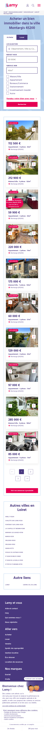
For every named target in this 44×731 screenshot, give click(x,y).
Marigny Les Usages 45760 (14, 532)
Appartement (16, 80)
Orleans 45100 (10, 544)
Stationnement (17, 87)
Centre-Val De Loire (30, 585)
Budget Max (11, 55)
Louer (22, 37)
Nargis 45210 (9, 536)
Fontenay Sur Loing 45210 (14, 524)
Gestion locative (11, 653)
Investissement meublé (20, 90)
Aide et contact (11, 609)
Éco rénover (10, 657)
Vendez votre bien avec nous (20, 99)
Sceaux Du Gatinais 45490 (14, 552)
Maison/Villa (15, 77)
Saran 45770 (9, 548)
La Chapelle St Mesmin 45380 (15, 528)
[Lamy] (12, 5)
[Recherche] (33, 5)
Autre (12, 93)
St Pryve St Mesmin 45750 (13, 564)
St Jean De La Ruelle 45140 (14, 560)
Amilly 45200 (9, 517)
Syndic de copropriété (14, 648)
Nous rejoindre (11, 622)
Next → (28, 478)
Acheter (10, 37)
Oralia (7, 679)
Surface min (11, 66)
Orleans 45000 (10, 540)
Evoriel (8, 675)
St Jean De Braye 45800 (13, 556)
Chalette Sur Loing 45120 (14, 521)
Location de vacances (14, 662)
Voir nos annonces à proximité (22, 490)
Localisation (12, 44)
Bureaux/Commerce (19, 83)
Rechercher (22, 104)
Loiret (7, 585)
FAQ (7, 613)
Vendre (8, 644)
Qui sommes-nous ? (13, 618)
